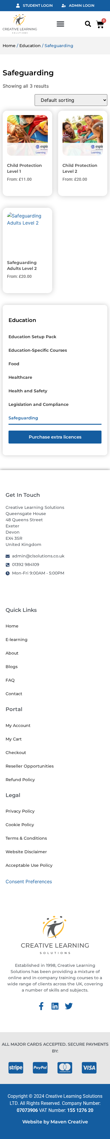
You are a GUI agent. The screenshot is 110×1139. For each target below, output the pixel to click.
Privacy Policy (20, 811)
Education (30, 45)
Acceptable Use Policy (29, 865)
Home (9, 45)
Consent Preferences (29, 881)
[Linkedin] (55, 1006)
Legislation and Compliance (39, 404)
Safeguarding (23, 418)
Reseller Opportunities (30, 766)
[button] (60, 24)
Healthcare (20, 377)
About (12, 653)
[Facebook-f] (41, 1006)
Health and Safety (28, 390)
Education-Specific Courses (38, 350)
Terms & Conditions (26, 838)
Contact (14, 693)
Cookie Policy (20, 824)
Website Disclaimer (26, 851)
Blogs (12, 666)
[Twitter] (69, 1006)
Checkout (16, 752)
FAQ (10, 680)
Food (14, 363)
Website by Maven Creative (55, 1122)
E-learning (17, 639)
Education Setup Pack (32, 336)
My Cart (14, 739)
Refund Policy (20, 779)
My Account (18, 725)
